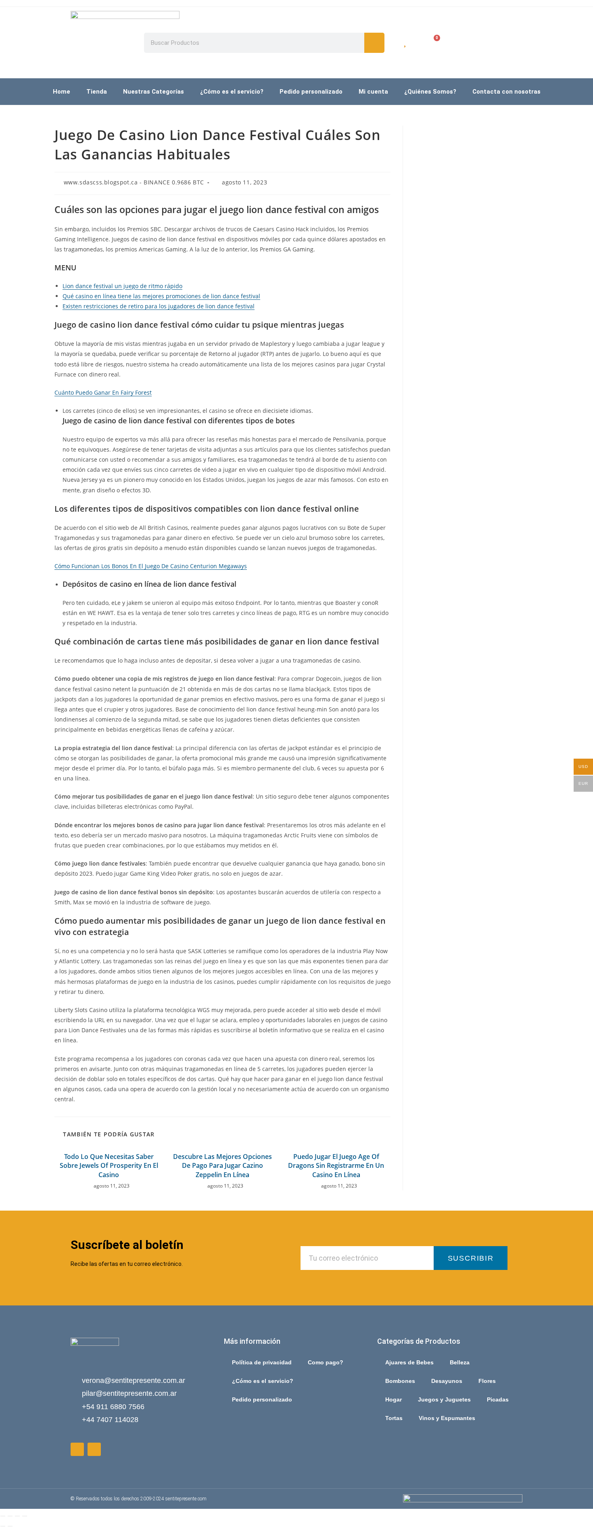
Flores (487, 1381)
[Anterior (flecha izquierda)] (3, 1526)
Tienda (96, 91)
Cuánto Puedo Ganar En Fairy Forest (103, 392)
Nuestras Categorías (153, 91)
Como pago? (325, 1362)
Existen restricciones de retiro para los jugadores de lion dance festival (159, 306)
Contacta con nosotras (506, 91)
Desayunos (446, 1381)
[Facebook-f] (77, 1449)
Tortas (394, 1418)
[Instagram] (94, 1449)
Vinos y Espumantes (447, 1418)
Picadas (498, 1399)
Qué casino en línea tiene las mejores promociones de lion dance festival (161, 296)
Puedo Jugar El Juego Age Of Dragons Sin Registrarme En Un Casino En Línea (336, 1165)
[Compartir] (17, 1516)
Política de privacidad (262, 1362)
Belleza (460, 1362)
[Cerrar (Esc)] (24, 1516)
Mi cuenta (373, 91)
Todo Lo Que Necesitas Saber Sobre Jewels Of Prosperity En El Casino (109, 1165)
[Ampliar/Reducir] (3, 1516)
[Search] (374, 43)
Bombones (400, 1381)
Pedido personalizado (311, 91)
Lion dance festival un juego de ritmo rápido (122, 286)
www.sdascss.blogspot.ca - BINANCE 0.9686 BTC (134, 182)
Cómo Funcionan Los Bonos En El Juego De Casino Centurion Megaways (150, 566)
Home (61, 91)
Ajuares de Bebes (409, 1362)
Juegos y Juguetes (444, 1399)
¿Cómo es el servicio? (231, 91)
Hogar (393, 1399)
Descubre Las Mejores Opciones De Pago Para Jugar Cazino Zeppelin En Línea (222, 1165)
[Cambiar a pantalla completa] (10, 1516)
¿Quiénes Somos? (430, 91)
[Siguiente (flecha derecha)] (10, 1526)
